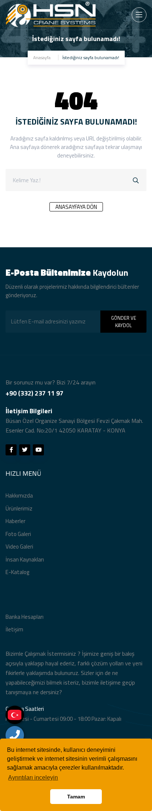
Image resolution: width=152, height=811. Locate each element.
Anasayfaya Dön (76, 207)
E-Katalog (17, 572)
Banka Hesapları (25, 617)
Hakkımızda (19, 495)
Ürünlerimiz (19, 508)
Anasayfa (42, 57)
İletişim (14, 629)
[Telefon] (15, 735)
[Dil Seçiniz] (15, 715)
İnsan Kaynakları (25, 559)
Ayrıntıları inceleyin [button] (33, 777)
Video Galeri (19, 546)
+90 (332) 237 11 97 (34, 393)
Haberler (15, 521)
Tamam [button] (76, 797)
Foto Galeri (18, 534)
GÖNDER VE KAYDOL (123, 321)
